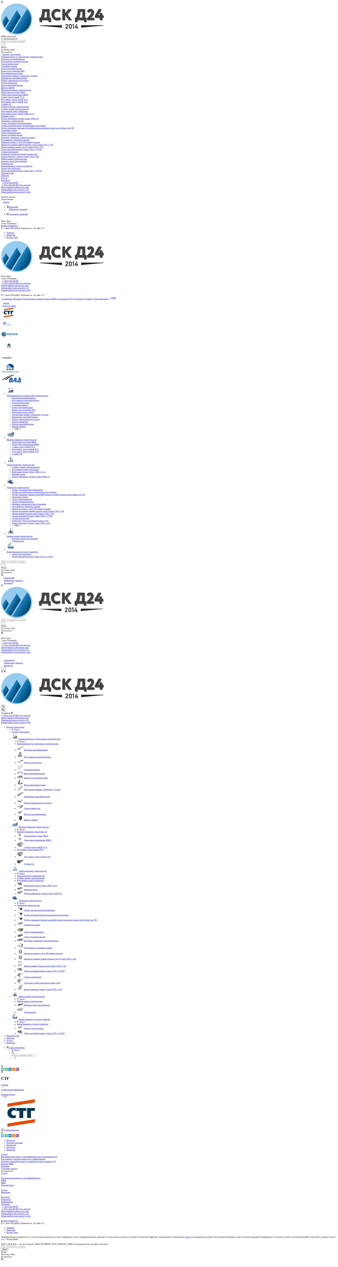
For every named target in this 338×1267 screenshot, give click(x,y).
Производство (7, 1185)
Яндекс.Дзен (12, 237)
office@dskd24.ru (15, 187)
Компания (5, 1192)
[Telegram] (2, 1069)
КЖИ (3, 1180)
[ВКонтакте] (10, 1069)
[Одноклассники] (13, 1069)
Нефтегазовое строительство (30, 1001)
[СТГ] (22, 1127)
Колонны (5, 1166)
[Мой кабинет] (2, 657)
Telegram (15, 190)
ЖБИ (3, 1183)
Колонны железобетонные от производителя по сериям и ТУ (28, 1161)
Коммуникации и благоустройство (32, 1024)
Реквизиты (6, 1199)
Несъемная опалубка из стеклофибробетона (20, 1178)
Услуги (4, 1173)
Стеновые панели (9, 1169)
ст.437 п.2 (189, 1237)
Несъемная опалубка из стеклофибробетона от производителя (29, 1157)
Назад (17, 729)
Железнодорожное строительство (32, 832)
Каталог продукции (20, 732)
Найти (4, 1250)
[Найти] (3, 44)
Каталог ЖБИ (7, 1164)
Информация (7, 1202)
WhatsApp (16, 192)
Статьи (4, 1154)
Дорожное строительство (28, 905)
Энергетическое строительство (31, 876)
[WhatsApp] (6, 1069)
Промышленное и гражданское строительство (37, 744)
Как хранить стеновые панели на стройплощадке (23, 1159)
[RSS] (2, 1072)
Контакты (5, 1197)
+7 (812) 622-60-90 (10, 183)
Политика (5, 1204)
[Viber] (17, 1069)
